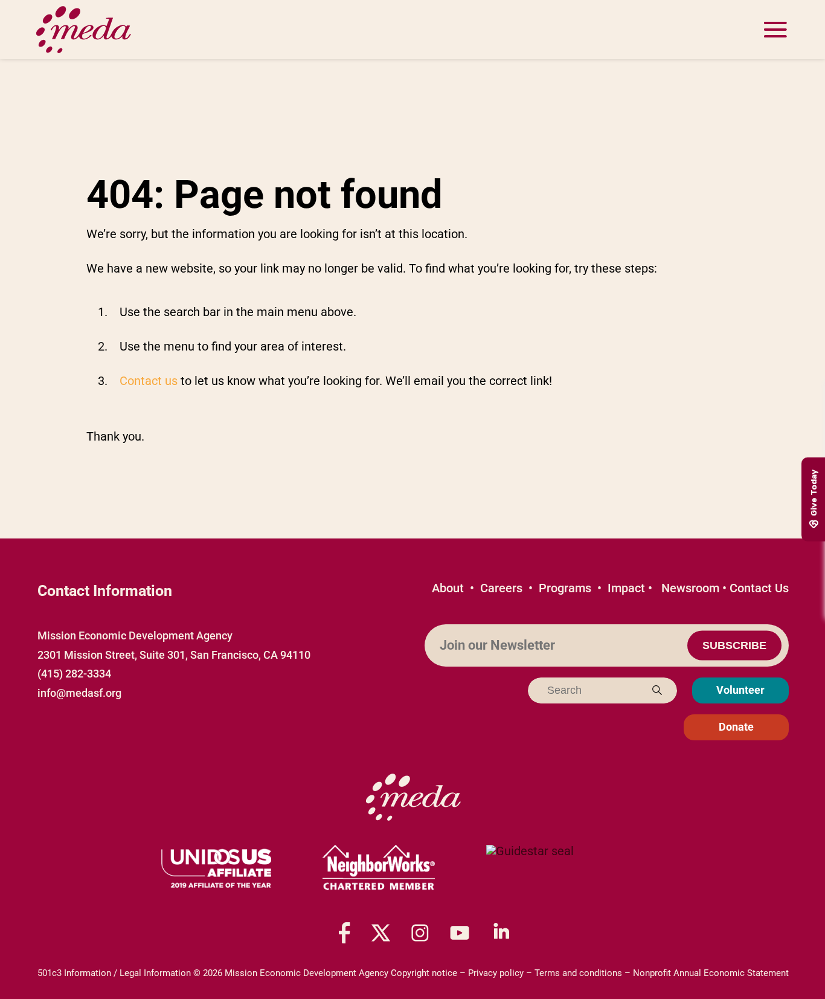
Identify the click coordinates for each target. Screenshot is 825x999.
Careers (501, 588)
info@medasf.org (79, 693)
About (448, 588)
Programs (565, 588)
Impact (626, 588)
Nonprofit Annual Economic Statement (711, 973)
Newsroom (690, 588)
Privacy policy (496, 973)
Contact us (149, 380)
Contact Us (759, 588)
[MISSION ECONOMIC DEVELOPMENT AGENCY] (530, 868)
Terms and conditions (578, 973)
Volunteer (740, 690)
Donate (736, 726)
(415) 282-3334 (74, 673)
